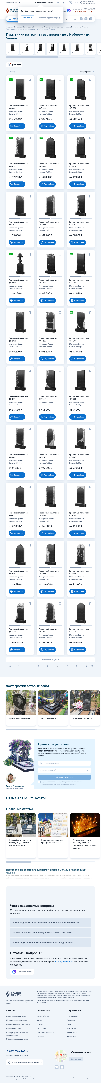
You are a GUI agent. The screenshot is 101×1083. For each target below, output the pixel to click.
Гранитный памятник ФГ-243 (79, 456)
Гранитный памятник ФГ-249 (49, 339)
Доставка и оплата (45, 1032)
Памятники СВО (13, 1028)
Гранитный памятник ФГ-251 (79, 572)
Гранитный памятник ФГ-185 (79, 281)
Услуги (39, 1024)
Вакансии (71, 1020)
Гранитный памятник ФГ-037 (49, 165)
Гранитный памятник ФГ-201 (18, 397)
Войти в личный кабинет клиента (89, 2)
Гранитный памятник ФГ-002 (79, 397)
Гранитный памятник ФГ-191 (79, 223)
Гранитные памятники (16, 1016)
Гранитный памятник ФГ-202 (18, 339)
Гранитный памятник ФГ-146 (79, 630)
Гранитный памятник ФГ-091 (49, 281)
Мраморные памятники (16, 1020)
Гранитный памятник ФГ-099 (18, 281)
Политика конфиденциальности (84, 1078)
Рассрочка (41, 1028)
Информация (11, 2)
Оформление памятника (17, 1039)
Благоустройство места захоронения (17, 1033)
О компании (72, 1016)
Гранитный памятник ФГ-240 (49, 456)
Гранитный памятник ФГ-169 (49, 397)
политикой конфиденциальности (64, 784)
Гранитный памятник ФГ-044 (79, 339)
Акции (39, 1020)
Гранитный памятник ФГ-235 (49, 223)
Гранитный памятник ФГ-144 (18, 572)
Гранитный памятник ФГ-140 (49, 106)
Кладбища (71, 1036)
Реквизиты (72, 1032)
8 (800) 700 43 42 (83, 12)
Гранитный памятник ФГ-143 (18, 514)
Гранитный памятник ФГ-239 (49, 630)
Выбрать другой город (49, 18)
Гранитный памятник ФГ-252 (79, 165)
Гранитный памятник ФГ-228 (18, 630)
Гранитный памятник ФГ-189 (18, 165)
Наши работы (43, 1016)
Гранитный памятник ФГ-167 (79, 514)
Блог (69, 1024)
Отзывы (40, 1036)
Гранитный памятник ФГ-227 (49, 572)
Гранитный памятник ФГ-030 (79, 106)
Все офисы (76, 1059)
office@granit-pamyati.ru (17, 1055)
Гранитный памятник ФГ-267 (18, 223)
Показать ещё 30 (50, 659)
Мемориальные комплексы (18, 1024)
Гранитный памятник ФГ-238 (49, 514)
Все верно (27, 18)
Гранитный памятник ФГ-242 (18, 456)
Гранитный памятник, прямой (18, 106)
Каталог (17, 18)
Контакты (71, 1028)
